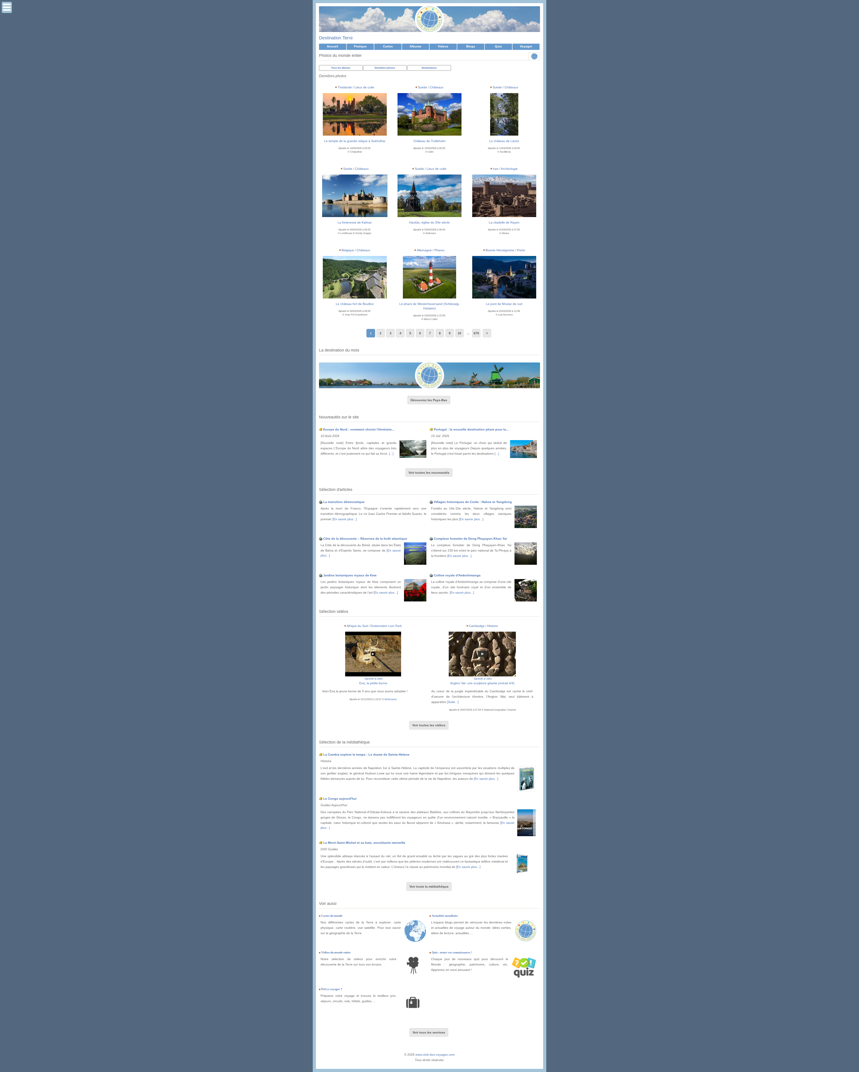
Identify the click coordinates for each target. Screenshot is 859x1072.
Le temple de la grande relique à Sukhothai (354, 141)
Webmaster (391, 699)
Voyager (526, 46)
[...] (391, 453)
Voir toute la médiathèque (429, 886)
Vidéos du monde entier (336, 952)
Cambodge (477, 626)
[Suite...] (453, 702)
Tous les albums (340, 67)
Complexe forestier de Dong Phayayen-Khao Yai (470, 538)
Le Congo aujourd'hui (340, 798)
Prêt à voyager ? (331, 989)
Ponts (521, 250)
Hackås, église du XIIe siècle (429, 222)
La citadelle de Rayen (504, 222)
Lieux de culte (364, 87)
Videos (443, 46)
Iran (495, 168)
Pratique (360, 46)
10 (459, 333)
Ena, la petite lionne (373, 683)
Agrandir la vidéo (374, 678)
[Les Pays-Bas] (429, 375)
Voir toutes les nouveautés (428, 472)
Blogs (470, 46)
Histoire (492, 626)
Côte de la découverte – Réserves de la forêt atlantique (365, 538)
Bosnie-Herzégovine (500, 250)
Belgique (348, 250)
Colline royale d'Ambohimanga (457, 575)
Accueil (332, 46)
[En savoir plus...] (344, 519)
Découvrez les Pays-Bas (428, 400)
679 (476, 333)
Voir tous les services (428, 1032)
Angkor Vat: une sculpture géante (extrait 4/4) (482, 683)
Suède (422, 87)
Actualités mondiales (445, 915)
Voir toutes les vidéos (428, 725)
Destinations (429, 67)
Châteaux (436, 87)
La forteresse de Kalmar (355, 222)
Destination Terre (336, 37)
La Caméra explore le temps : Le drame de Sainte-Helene (366, 754)
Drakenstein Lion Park (386, 626)
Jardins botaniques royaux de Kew (349, 575)
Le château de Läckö (504, 141)
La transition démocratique (344, 502)
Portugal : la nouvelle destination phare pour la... (471, 429)
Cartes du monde (331, 915)
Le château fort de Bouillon (355, 304)
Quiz (498, 46)
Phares (439, 250)
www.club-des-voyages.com (435, 1054)
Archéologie (509, 168)
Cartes (388, 46)
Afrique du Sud (357, 626)
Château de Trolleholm (429, 141)
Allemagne (424, 250)
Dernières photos (385, 67)
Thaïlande (345, 87)
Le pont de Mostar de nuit (504, 304)
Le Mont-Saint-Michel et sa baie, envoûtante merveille (364, 842)
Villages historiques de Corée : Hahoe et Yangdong (473, 502)
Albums (415, 46)
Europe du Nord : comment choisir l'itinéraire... (358, 429)
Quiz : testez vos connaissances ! (452, 952)
